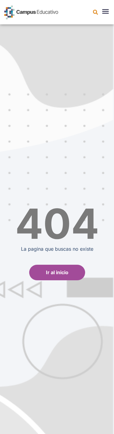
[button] (95, 12)
